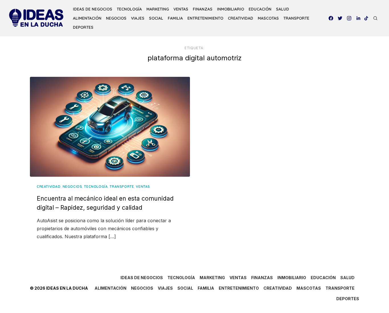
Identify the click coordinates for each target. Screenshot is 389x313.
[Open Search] (375, 18)
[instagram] (349, 18)
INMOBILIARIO (230, 9)
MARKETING (157, 9)
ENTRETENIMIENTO (205, 18)
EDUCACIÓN (260, 9)
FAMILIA (175, 18)
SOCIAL (156, 18)
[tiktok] (366, 18)
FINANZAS (202, 9)
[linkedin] (358, 18)
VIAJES (137, 18)
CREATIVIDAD (240, 18)
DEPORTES (83, 27)
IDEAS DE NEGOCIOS (92, 9)
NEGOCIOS (116, 18)
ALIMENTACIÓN (87, 18)
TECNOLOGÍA (129, 9)
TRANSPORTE (296, 18)
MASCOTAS (268, 18)
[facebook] (330, 18)
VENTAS (180, 9)
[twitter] (340, 18)
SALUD (282, 9)
